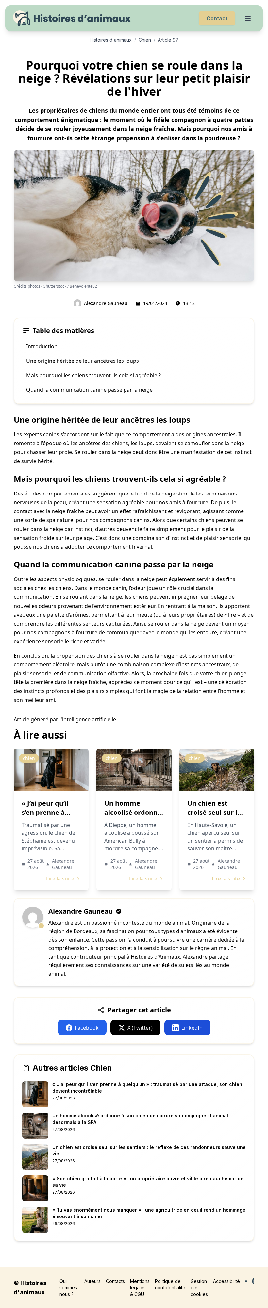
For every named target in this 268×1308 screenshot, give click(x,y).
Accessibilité (226, 1281)
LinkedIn (192, 1027)
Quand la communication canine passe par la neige (89, 389)
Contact (217, 18)
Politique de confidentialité (170, 1284)
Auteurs (92, 1281)
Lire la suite (60, 878)
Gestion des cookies (199, 1287)
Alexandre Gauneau (105, 303)
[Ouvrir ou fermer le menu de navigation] (248, 18)
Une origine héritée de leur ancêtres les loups (82, 360)
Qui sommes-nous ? (69, 1287)
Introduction (42, 346)
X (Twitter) (140, 1027)
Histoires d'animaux (111, 39)
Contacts (115, 1281)
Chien (145, 39)
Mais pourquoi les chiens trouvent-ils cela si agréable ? (93, 375)
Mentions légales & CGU (140, 1287)
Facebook (87, 1027)
